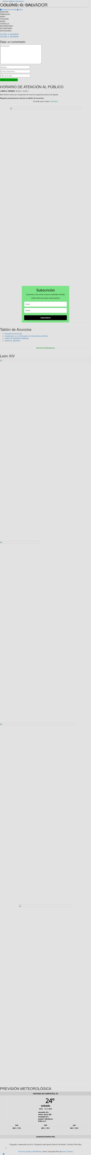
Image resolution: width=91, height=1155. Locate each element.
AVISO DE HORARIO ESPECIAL (17, 338)
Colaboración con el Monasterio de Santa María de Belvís (26, 336)
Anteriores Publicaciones (45, 348)
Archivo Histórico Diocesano (13, 1)
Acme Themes (67, 1151)
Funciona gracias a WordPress (29, 1151)
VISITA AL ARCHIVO (12, 340)
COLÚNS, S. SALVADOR (9, 34)
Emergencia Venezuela (13, 333)
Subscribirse (45, 318)
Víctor (20, 9)
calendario (54, 101)
